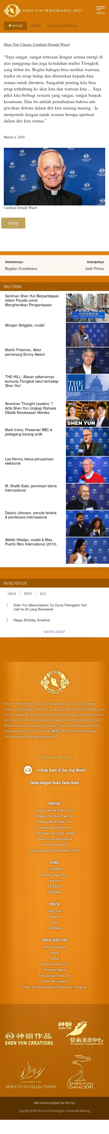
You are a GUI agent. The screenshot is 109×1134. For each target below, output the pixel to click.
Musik (54, 952)
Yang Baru (54, 911)
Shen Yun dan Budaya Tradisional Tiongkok (54, 987)
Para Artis (54, 880)
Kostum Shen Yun (54, 964)
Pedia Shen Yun (54, 940)
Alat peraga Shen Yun (54, 975)
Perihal (54, 803)
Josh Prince (94, 268)
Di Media (54, 892)
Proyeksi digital (54, 969)
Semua (12, 593)
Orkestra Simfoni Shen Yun (54, 816)
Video (54, 862)
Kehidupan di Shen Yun (55, 821)
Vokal (54, 958)
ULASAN (35, 25)
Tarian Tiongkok (54, 947)
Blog (43, 593)
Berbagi (13, 223)
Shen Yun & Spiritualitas (54, 839)
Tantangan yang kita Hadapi (54, 833)
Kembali (17, 25)
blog (54, 922)
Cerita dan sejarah (54, 981)
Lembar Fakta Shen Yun (54, 827)
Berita (28, 593)
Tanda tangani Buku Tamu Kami (54, 782)
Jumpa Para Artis (54, 844)
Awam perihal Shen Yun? (54, 810)
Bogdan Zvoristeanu (21, 268)
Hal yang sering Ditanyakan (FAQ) (55, 850)
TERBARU (54, 869)
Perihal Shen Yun (54, 875)
